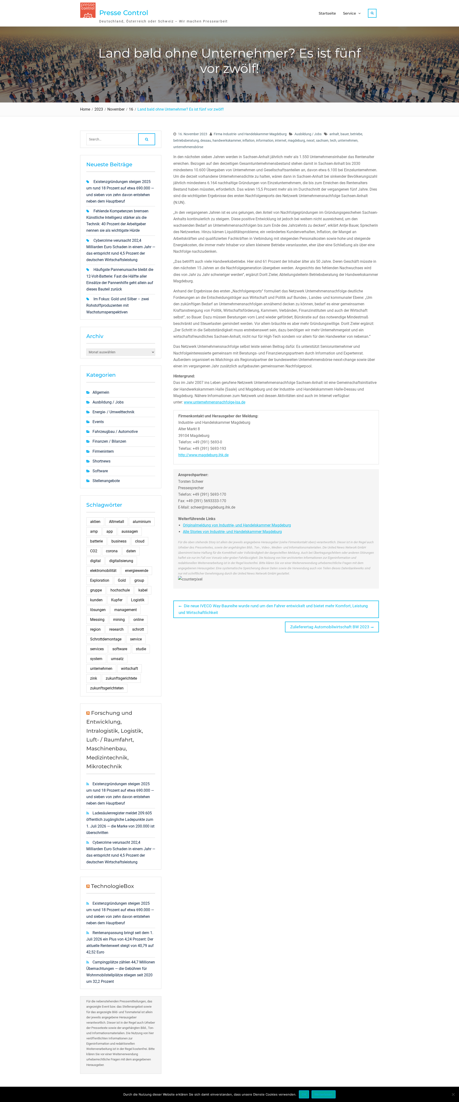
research (116, 629)
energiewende (136, 570)
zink (93, 678)
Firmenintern (103, 451)
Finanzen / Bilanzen (109, 441)
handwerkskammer (227, 140)
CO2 (93, 551)
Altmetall (116, 521)
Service (349, 13)
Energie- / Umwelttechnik (113, 412)
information (264, 140)
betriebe (356, 134)
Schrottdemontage (105, 639)
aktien (95, 521)
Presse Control (123, 13)
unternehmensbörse (188, 147)
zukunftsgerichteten (107, 688)
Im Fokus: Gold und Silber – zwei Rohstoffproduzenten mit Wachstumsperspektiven (117, 305)
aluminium (142, 521)
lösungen (98, 609)
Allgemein (101, 392)
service (136, 639)
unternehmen (348, 140)
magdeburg (296, 140)
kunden (96, 600)
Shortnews (101, 461)
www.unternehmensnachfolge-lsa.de (214, 402)
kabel (143, 590)
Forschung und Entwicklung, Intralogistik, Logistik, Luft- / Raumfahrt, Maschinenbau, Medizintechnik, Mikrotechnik (114, 740)
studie (141, 649)
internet (280, 140)
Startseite (327, 13)
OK (304, 1094)
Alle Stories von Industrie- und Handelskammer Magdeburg (232, 531)
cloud (139, 541)
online (138, 619)
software (119, 649)
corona (112, 551)
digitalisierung (121, 561)
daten (131, 551)
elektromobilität (103, 570)
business (118, 541)
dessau (205, 140)
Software (100, 471)
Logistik (137, 600)
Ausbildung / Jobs (308, 134)
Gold (122, 580)
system (96, 658)
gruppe (96, 590)
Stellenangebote (106, 480)
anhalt (334, 134)
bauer (344, 134)
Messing (97, 619)
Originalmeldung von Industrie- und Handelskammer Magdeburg (237, 525)
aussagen (129, 531)
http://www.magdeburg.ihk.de (203, 455)
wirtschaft (129, 668)
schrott (138, 629)
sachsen (322, 140)
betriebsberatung (186, 140)
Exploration (99, 580)
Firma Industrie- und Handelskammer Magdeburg (250, 134)
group (139, 580)
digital (95, 561)
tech (333, 140)
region (95, 629)
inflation (248, 140)
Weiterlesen (323, 1094)
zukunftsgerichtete (121, 678)
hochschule (120, 590)
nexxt (310, 140)
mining (119, 619)
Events (98, 421)
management (125, 609)
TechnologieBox (112, 886)
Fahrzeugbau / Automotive (115, 431)
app (109, 531)
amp (94, 531)
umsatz (117, 658)
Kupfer (116, 600)
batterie (96, 541)
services (97, 649)
